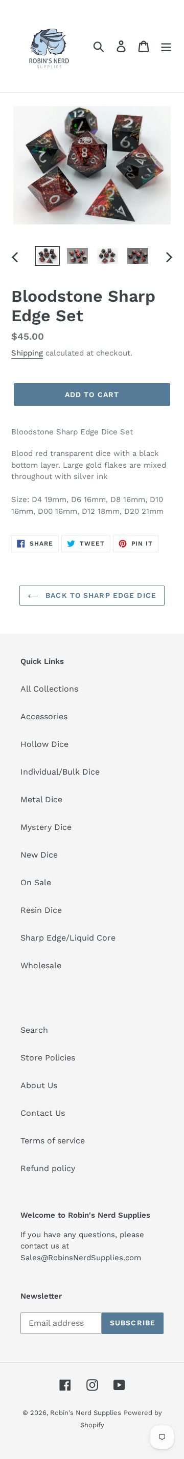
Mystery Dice (46, 827)
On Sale (35, 882)
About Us (38, 1085)
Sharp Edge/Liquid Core (68, 938)
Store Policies (47, 1057)
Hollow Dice (44, 744)
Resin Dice (41, 910)
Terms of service (52, 1140)
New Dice (39, 855)
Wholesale (40, 965)
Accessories (43, 716)
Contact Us (42, 1113)
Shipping (27, 353)
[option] (47, 257)
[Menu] (166, 46)
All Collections (49, 689)
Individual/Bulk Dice (60, 772)
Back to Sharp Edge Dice (99, 595)
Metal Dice (41, 799)
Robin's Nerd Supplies (85, 1412)
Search (34, 1030)
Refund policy (47, 1168)
